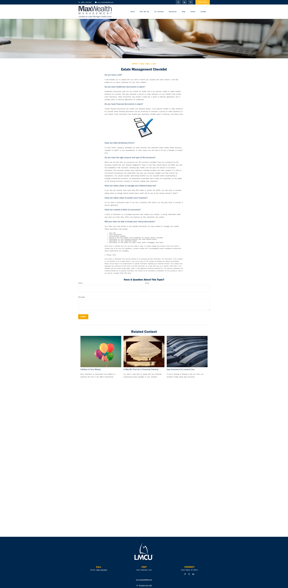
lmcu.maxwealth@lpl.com (106, 2)
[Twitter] (178, 2)
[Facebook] (190, 2)
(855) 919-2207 (86, 2)
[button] (132, 11)
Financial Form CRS (145, 585)
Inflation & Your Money (90, 369)
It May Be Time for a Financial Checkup (141, 369)
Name (80, 283)
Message (81, 297)
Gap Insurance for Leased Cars (181, 369)
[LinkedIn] (184, 2)
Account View (202, 2)
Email (147, 283)
